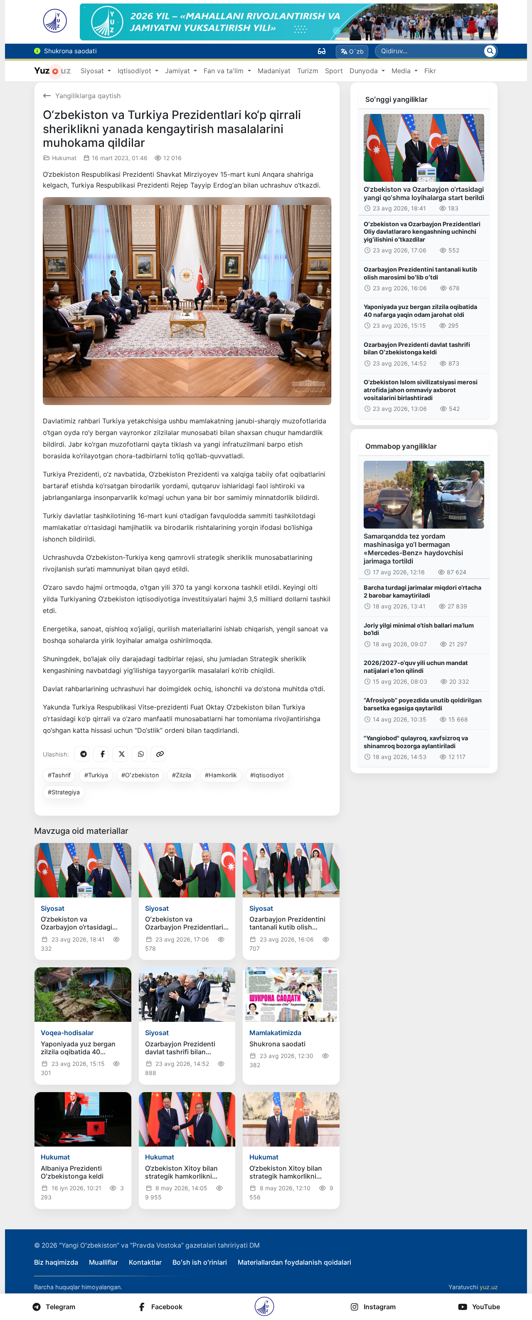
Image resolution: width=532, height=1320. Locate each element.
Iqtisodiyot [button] (135, 71)
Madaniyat (274, 71)
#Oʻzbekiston (140, 775)
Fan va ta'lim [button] (225, 71)
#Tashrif (59, 775)
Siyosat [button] (93, 71)
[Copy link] (158, 754)
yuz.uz (489, 1286)
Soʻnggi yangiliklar (396, 99)
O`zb (356, 51)
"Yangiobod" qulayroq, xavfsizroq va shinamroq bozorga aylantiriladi (416, 741)
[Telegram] (82, 754)
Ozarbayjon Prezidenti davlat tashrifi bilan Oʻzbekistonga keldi (417, 348)
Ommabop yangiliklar (401, 446)
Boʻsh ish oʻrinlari (199, 1262)
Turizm (307, 71)
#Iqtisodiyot (267, 775)
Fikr (430, 71)
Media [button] (402, 71)
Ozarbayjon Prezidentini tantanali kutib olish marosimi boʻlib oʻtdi (420, 273)
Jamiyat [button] (178, 71)
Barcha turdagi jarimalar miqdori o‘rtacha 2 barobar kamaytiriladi (422, 591)
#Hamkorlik (221, 775)
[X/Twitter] (120, 754)
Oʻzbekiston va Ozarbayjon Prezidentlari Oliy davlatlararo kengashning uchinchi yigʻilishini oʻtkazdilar (422, 231)
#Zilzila (181, 775)
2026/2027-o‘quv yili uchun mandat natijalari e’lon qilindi (416, 666)
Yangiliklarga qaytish (88, 95)
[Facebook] (101, 754)
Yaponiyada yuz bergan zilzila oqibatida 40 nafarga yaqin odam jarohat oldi (420, 310)
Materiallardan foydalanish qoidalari (294, 1262)
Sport (334, 71)
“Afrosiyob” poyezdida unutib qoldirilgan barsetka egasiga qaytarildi (423, 704)
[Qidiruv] (490, 51)
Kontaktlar (145, 1262)
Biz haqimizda (56, 1262)
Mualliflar (103, 1262)
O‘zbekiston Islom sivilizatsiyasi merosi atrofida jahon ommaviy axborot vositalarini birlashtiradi (421, 389)
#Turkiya (96, 775)
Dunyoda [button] (365, 71)
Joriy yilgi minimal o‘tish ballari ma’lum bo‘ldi (419, 629)
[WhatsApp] (139, 754)
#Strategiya (64, 792)
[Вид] (321, 51)
